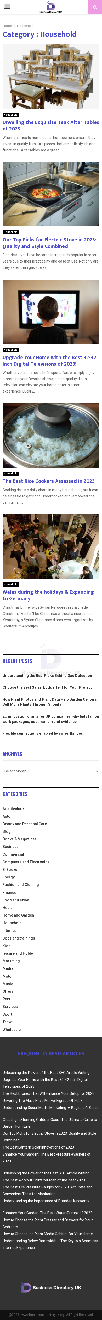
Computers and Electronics (26, 862)
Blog (7, 831)
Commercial (13, 854)
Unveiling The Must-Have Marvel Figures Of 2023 (43, 1100)
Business (11, 847)
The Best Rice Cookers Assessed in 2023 (49, 481)
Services (10, 1006)
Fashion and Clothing (21, 885)
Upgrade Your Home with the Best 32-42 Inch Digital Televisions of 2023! (49, 360)
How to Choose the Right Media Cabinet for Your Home (48, 1234)
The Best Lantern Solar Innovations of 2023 (38, 1147)
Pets (6, 999)
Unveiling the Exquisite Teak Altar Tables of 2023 (51, 125)
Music (8, 984)
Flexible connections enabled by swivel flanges (43, 733)
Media (8, 968)
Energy (9, 877)
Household (11, 114)
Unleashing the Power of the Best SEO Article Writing (46, 1073)
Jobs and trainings (19, 938)
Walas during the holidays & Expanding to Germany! (48, 595)
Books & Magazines (20, 839)
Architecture (13, 809)
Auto (6, 816)
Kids (6, 946)
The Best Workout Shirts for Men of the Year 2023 (44, 1180)
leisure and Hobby (18, 953)
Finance (9, 892)
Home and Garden (18, 915)
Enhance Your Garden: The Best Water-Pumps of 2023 (47, 1213)
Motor (8, 976)
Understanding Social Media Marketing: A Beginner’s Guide (51, 1107)
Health (8, 908)
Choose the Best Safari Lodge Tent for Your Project (47, 687)
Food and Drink (16, 900)
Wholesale (12, 1029)
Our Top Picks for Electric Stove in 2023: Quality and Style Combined (49, 243)
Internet (9, 931)
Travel (8, 1022)
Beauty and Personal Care (25, 824)
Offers (8, 991)
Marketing (11, 961)
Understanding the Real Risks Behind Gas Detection (47, 676)
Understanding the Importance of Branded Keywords (46, 1201)
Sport (7, 1014)
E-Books (10, 869)
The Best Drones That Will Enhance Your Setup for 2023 (48, 1093)
